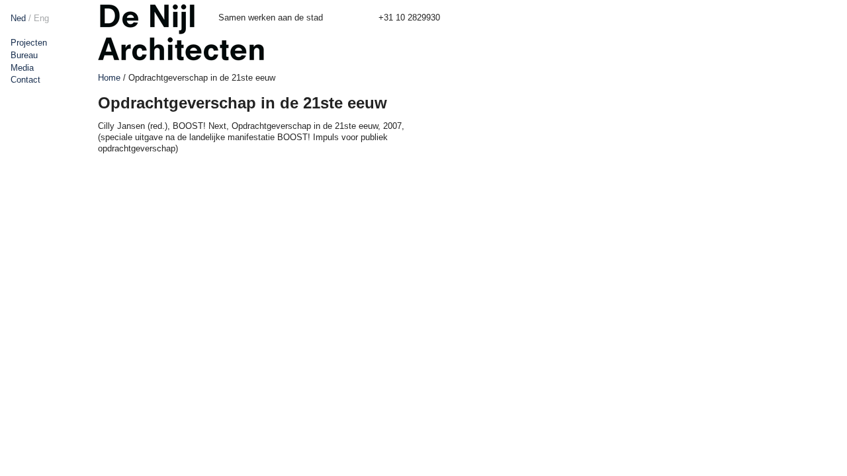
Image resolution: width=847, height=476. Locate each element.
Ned (18, 18)
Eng (41, 18)
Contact (25, 80)
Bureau (24, 55)
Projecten (29, 43)
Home (109, 78)
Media (22, 68)
